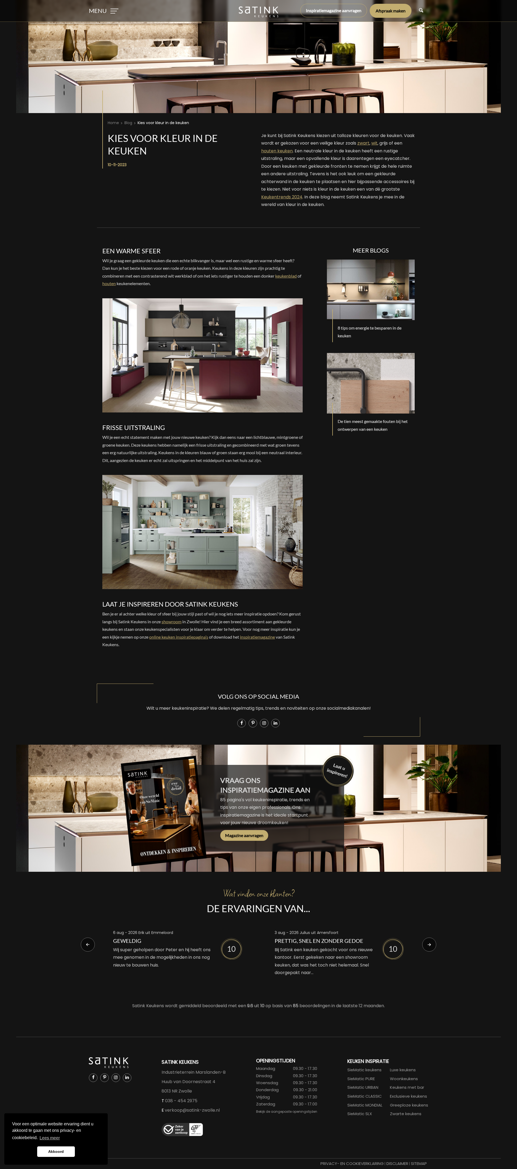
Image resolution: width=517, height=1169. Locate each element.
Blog (128, 122)
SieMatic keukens (364, 1070)
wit (374, 143)
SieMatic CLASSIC (364, 1096)
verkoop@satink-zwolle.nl (192, 1110)
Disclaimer (397, 1163)
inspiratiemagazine (257, 636)
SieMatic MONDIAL (364, 1105)
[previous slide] (88, 944)
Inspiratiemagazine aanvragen (333, 10)
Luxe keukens (403, 1070)
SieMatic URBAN (362, 1087)
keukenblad (286, 275)
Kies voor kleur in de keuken (163, 122)
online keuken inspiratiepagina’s (178, 636)
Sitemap (419, 1163)
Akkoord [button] (56, 1151)
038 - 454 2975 (181, 1101)
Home (113, 122)
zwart (363, 143)
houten (109, 283)
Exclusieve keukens (408, 1096)
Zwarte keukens (405, 1113)
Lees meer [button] (50, 1138)
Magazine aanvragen (244, 835)
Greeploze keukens (409, 1105)
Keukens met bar (407, 1087)
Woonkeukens (404, 1079)
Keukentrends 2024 (281, 197)
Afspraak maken (391, 10)
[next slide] (429, 944)
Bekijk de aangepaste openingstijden (286, 1111)
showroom (171, 621)
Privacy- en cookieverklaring (352, 1163)
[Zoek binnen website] (421, 11)
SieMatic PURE (361, 1079)
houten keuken (277, 151)
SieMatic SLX (359, 1113)
